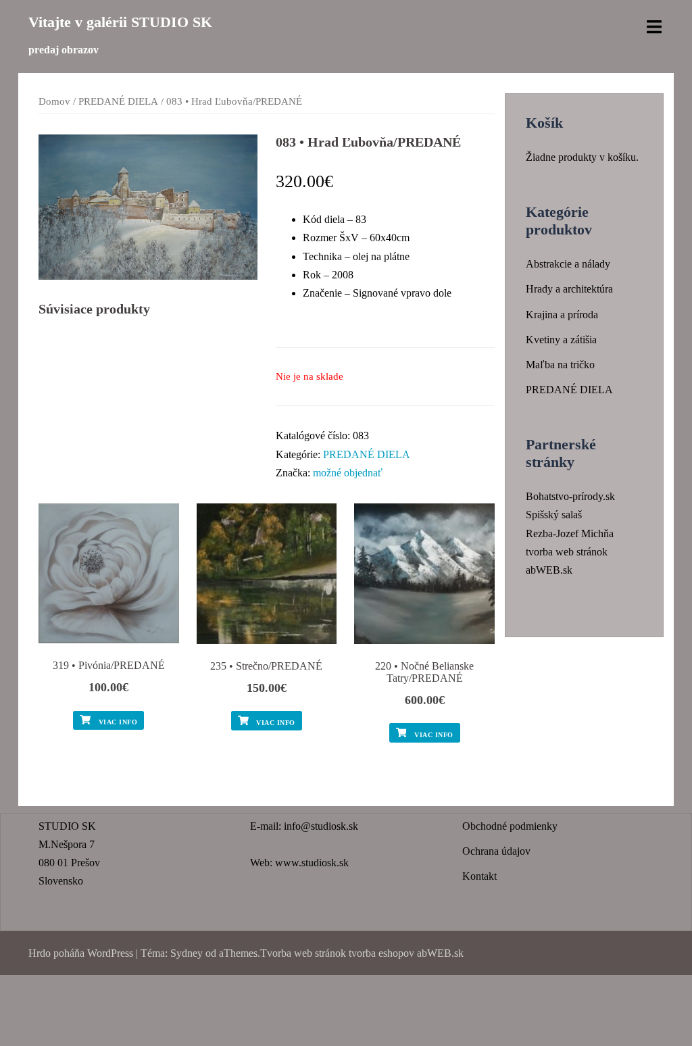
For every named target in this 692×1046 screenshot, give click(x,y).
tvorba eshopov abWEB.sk (405, 953)
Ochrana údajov (496, 851)
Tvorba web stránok (303, 953)
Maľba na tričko (560, 364)
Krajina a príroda (562, 314)
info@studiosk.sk (321, 826)
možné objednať (347, 472)
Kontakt (479, 876)
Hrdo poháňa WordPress (80, 953)
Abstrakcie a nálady (568, 264)
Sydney (186, 953)
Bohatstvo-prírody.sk (570, 496)
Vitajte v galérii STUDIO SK (120, 22)
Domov (54, 101)
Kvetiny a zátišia (561, 339)
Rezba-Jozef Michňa (570, 533)
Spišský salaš (554, 514)
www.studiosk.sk (312, 862)
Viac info (116, 722)
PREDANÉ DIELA (118, 101)
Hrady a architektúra (569, 289)
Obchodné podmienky (510, 826)
